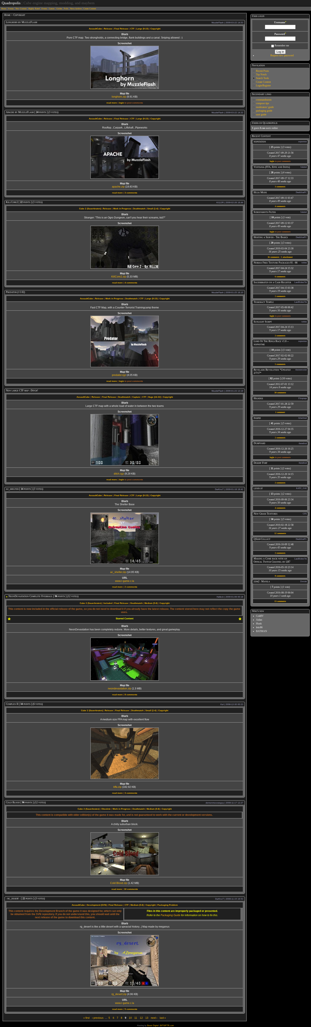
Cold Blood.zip (118, 883)
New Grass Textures (265, 513)
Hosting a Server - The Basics (271, 237)
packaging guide (264, 110)
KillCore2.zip (118, 276)
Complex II (12, 704)
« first (86, 1017)
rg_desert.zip (119, 994)
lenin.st (258, 488)
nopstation (260, 141)
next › (154, 1017)
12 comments (280, 533)
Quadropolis (11, 3)
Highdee (258, 398)
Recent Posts (262, 70)
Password (280, 34)
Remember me (281, 45)
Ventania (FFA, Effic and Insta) (272, 167)
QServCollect (262, 539)
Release (108, 29)
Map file (124, 93)
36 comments (273, 257)
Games (52, 8)
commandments (264, 99)
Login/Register (263, 85)
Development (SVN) (97, 905)
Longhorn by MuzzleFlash (21, 22)
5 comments (131, 1009)
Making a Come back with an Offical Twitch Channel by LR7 (272, 560)
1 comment (280, 412)
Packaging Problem (167, 905)
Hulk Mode (260, 192)
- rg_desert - (13, 898)
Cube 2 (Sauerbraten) (90, 208)
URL (124, 577)
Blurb (124, 34)
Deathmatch (139, 208)
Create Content (89, 8)
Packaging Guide (170, 915)
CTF (132, 29)
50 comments (280, 392)
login (121, 103)
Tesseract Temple (264, 302)
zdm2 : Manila (262, 581)
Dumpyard (259, 443)
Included (107, 603)
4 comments (131, 283)
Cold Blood (13, 802)
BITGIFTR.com (167, 1025)
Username (280, 22)
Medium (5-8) (151, 603)
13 (146, 1017)
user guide (261, 114)
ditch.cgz (119, 473)
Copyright (155, 29)
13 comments (280, 601)
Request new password (282, 55)
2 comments (131, 587)
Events (44, 8)
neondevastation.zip (119, 688)
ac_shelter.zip (118, 572)
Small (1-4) (152, 208)
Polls (66, 8)
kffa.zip (117, 786)
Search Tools (262, 78)
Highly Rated (34, 8)
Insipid (257, 418)
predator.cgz (119, 375)
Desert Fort (260, 462)
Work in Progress (122, 208)
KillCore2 (12, 202)
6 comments (280, 276)
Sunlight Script (263, 321)
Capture (136, 397)
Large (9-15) (142, 29)
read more (111, 103)
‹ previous (97, 1017)
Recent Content (261, 136)
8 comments (131, 694)
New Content (21, 8)
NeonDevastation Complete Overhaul (30, 596)
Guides (59, 8)
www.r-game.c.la (124, 581)
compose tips (262, 103)
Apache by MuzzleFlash (20, 112)
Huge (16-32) (154, 397)
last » (163, 1017)
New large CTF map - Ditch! (22, 390)
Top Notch (261, 74)
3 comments (131, 193)
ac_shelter (12, 488)
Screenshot (125, 43)
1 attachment (287, 257)
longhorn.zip (119, 96)
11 (135, 1017)
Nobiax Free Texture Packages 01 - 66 (275, 262)
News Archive (76, 8)
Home (3, 8)
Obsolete (106, 809)
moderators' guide (265, 107)
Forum (11, 8)
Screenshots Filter (265, 212)
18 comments (131, 889)
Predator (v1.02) (15, 292)
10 (130, 1017)
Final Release (121, 29)
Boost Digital (152, 1025)
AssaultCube (95, 29)
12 (141, 1017)
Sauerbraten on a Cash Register (272, 282)
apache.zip (118, 186)
